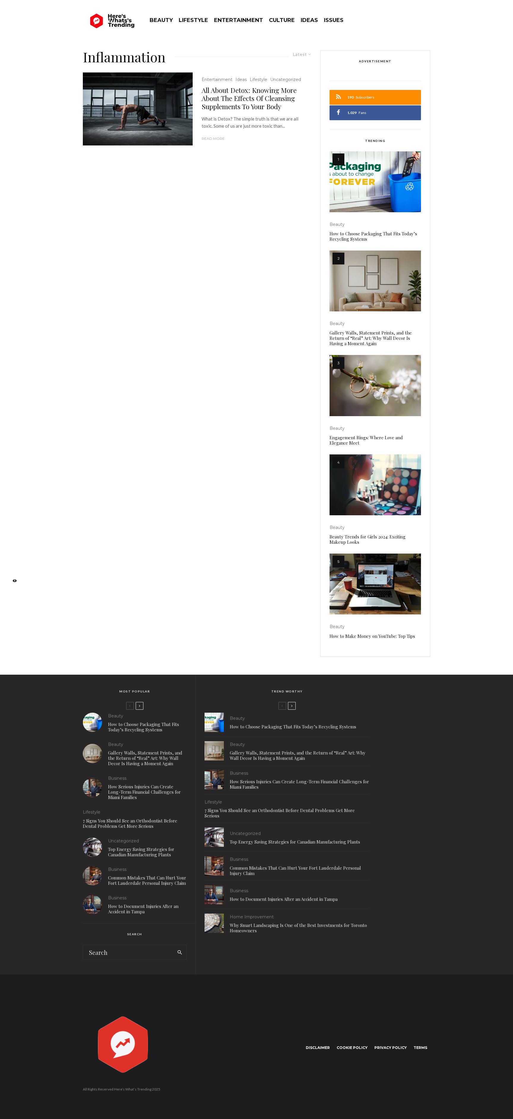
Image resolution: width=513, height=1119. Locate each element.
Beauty (161, 20)
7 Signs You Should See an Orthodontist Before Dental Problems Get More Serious (130, 823)
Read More (213, 138)
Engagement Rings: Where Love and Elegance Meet (366, 440)
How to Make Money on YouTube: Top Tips (372, 636)
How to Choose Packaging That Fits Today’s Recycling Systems (373, 236)
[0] (12, 582)
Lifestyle (193, 20)
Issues (333, 20)
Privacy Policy (390, 1047)
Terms (420, 1047)
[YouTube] (12, 564)
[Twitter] (12, 545)
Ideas (309, 20)
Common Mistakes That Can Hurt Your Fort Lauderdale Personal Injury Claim (147, 880)
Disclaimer (318, 1047)
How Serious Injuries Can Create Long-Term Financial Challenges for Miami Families (144, 792)
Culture (282, 20)
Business (117, 778)
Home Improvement (252, 917)
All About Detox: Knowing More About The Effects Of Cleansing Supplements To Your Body (249, 98)
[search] (179, 952)
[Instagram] (12, 554)
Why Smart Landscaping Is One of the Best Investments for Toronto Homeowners (298, 928)
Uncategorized (285, 79)
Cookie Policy (352, 1047)
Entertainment (238, 20)
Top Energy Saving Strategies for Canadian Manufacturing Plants (141, 852)
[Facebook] (12, 536)
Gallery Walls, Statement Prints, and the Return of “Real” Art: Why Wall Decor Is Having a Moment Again (371, 338)
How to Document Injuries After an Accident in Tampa (143, 909)
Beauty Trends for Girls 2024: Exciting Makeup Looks (368, 539)
